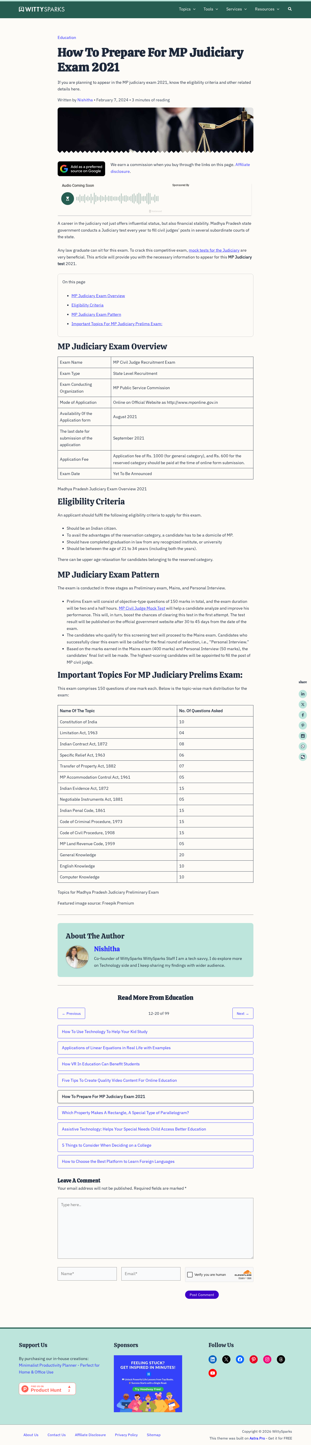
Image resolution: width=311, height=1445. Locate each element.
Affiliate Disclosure (90, 1434)
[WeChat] (303, 757)
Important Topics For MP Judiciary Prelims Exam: (116, 323)
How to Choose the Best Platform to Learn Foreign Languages (118, 1161)
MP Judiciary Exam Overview (98, 295)
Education (67, 37)
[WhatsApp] (303, 746)
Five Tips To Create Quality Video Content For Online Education (119, 1080)
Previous (71, 1013)
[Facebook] (303, 715)
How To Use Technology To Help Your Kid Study (105, 1031)
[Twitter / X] (303, 704)
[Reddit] (303, 736)
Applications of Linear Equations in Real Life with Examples (116, 1047)
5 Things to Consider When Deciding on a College (106, 1145)
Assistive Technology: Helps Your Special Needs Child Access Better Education (134, 1129)
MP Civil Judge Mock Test (142, 608)
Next (243, 1013)
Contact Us (57, 1434)
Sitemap (154, 1434)
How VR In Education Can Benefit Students (101, 1063)
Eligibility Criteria (87, 305)
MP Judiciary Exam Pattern (96, 314)
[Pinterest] (303, 725)
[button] (193, 9)
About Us (30, 1434)
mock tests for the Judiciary (214, 250)
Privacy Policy (126, 1434)
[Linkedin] (303, 694)
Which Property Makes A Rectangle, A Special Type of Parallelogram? (125, 1112)
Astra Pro (257, 1438)
